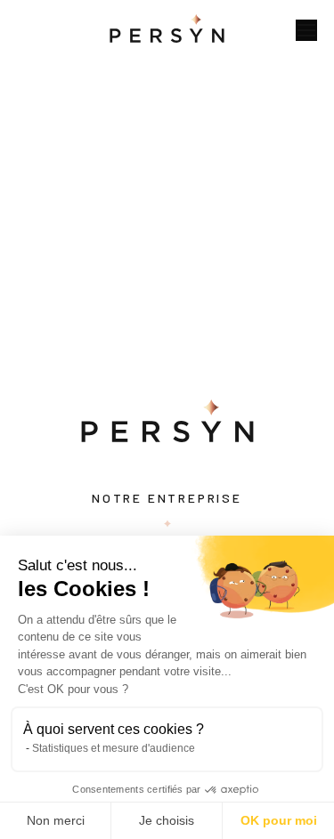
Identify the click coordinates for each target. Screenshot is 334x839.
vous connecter (103, 347)
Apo (26, 156)
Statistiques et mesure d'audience (113, 748)
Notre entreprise (167, 497)
